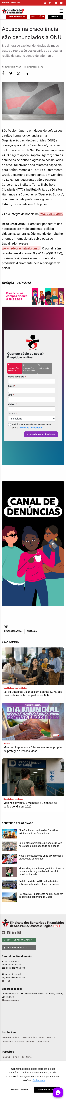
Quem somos (43, 1041)
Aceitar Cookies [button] (46, 1089)
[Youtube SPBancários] (25, 933)
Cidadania (32, 631)
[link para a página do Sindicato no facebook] (40, 3)
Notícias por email (17, 948)
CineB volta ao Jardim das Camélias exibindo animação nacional (38, 832)
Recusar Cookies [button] (19, 1089)
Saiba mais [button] (39, 1080)
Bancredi (6, 1057)
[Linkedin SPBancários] (14, 933)
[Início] (19, 11)
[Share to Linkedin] (26, 75)
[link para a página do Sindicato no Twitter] (45, 3)
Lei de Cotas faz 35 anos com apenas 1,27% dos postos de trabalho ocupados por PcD (33, 693)
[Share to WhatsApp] (19, 75)
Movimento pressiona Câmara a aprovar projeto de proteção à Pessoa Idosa (33, 749)
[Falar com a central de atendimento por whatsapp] (9, 980)
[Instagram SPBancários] (19, 933)
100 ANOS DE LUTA (11, 2)
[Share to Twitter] (11, 75)
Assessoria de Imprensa (33, 1037)
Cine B (16, 1057)
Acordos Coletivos (10, 1037)
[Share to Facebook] (3, 75)
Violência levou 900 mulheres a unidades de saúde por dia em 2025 (30, 804)
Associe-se (55, 17)
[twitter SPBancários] (4, 933)
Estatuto (19, 1041)
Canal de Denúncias (16, 17)
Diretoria (51, 1037)
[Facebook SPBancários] (9, 933)
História (30, 1041)
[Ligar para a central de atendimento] (3, 980)
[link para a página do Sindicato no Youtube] (61, 3)
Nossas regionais (10, 1000)
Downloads (7, 1041)
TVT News (26, 1057)
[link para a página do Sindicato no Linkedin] (55, 3)
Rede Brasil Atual (13, 631)
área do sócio (37, 17)
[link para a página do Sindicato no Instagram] (50, 3)
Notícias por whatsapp (19, 940)
